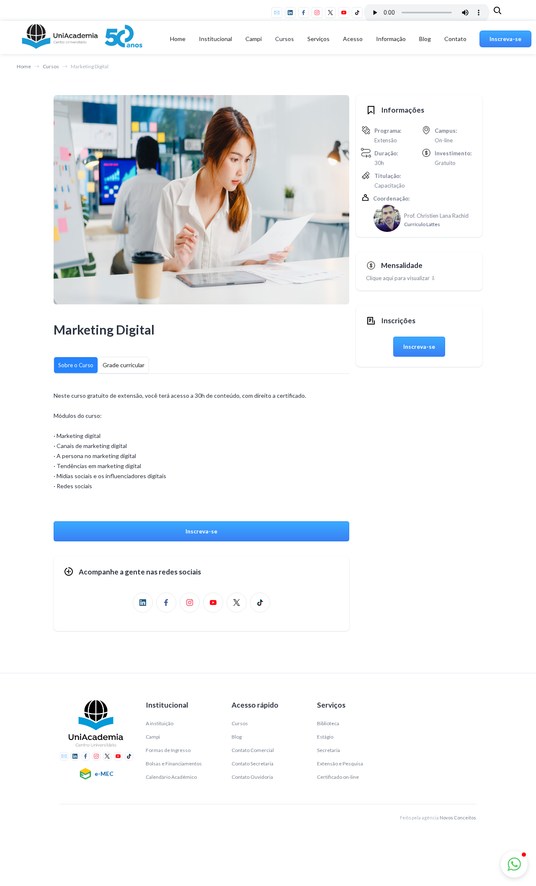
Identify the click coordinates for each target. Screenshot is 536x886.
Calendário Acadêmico (171, 777)
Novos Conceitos (458, 817)
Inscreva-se (505, 38)
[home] (84, 39)
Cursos (284, 38)
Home (178, 38)
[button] (215, 38)
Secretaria (328, 750)
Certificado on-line (338, 777)
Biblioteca (328, 723)
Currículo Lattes (422, 224)
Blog (425, 38)
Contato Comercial (253, 750)
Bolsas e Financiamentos (174, 763)
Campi (153, 737)
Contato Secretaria (252, 763)
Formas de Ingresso (168, 750)
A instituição (159, 723)
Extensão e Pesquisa (340, 763)
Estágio (325, 737)
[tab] (76, 365)
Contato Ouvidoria (252, 777)
